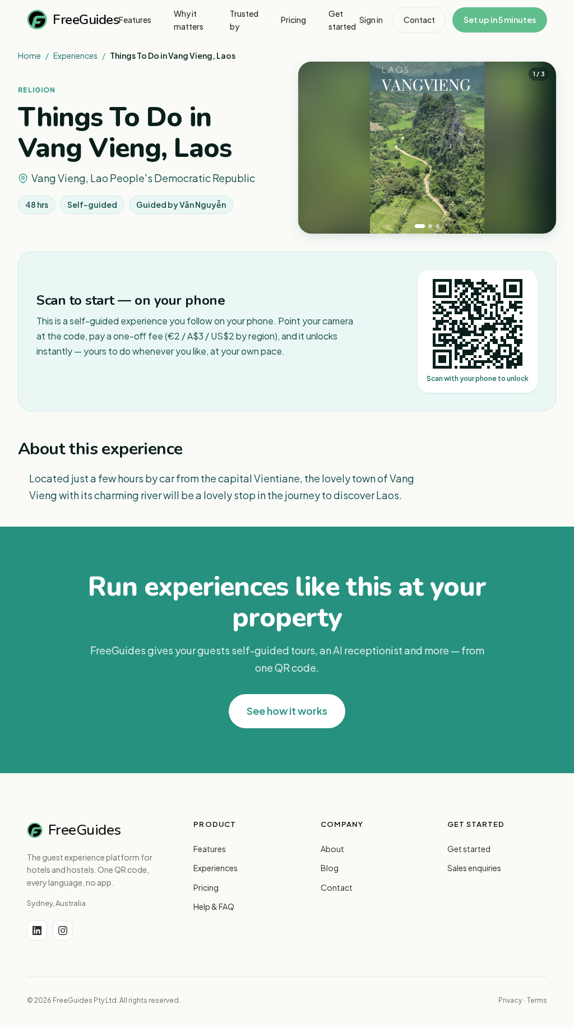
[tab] (420, 226)
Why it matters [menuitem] (188, 19)
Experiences (75, 55)
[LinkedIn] (37, 930)
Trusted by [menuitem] (244, 19)
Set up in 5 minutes (500, 20)
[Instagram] (63, 930)
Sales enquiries (474, 868)
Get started (468, 849)
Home (29, 55)
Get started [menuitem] (342, 19)
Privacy (510, 1000)
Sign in (371, 20)
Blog (330, 868)
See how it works (287, 710)
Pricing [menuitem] (293, 20)
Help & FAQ (213, 906)
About (332, 849)
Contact (419, 20)
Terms (537, 1000)
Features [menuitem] (135, 20)
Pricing (206, 887)
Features (209, 849)
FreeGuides (86, 20)
